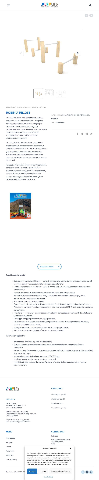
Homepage (10, 438)
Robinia (42, 107)
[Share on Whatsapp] (90, 134)
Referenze (10, 451)
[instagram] (87, 472)
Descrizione (46, 267)
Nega (43, 471)
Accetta (32, 471)
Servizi (8, 447)
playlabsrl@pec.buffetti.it (20, 422)
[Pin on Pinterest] (86, 134)
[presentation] (21, 53)
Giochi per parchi (14, 107)
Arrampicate (30, 107)
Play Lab (9, 455)
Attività (9, 442)
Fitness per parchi (58, 395)
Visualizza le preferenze (61, 471)
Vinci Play (59, 122)
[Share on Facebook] (77, 134)
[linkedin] (91, 472)
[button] (70, 448)
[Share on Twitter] (81, 134)
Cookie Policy (48, 477)
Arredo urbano (57, 403)
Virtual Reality (11, 460)
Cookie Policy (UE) (58, 408)
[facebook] (83, 472)
